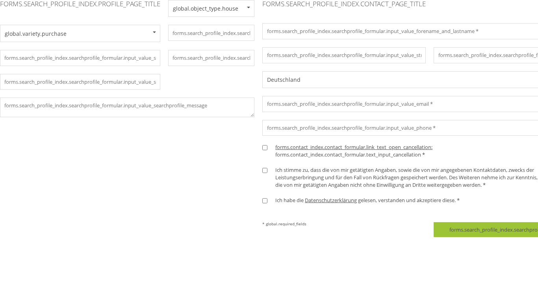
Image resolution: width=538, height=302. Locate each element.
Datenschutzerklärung (331, 200)
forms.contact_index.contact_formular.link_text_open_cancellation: (353, 147)
